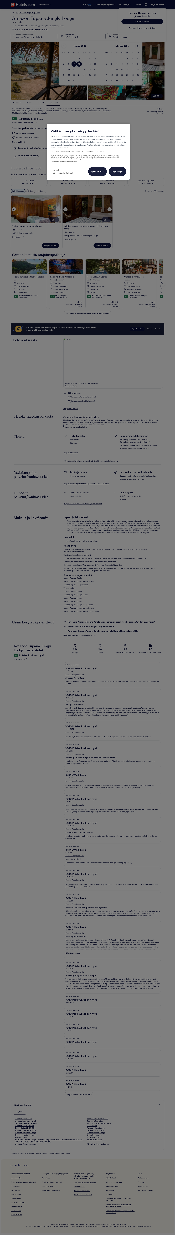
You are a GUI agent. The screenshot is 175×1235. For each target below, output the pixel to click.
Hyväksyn (117, 171)
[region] (88, 152)
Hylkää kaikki (98, 171)
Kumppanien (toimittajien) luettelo (64, 161)
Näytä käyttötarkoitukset (63, 171)
